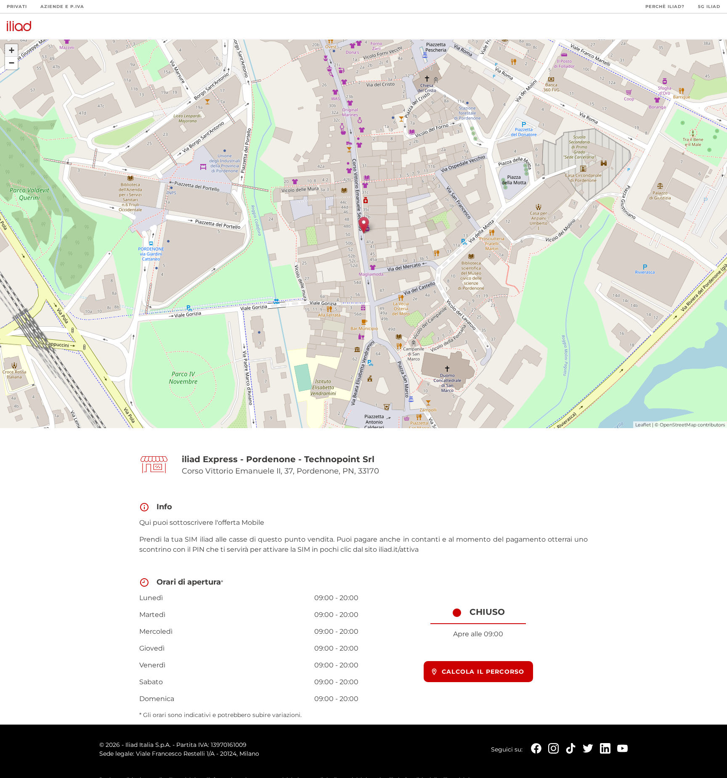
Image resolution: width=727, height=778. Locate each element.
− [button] (11, 63)
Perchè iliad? (665, 6)
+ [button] (11, 50)
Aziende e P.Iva (62, 6)
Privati (17, 6)
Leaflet (643, 425)
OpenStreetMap (678, 425)
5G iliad (709, 6)
